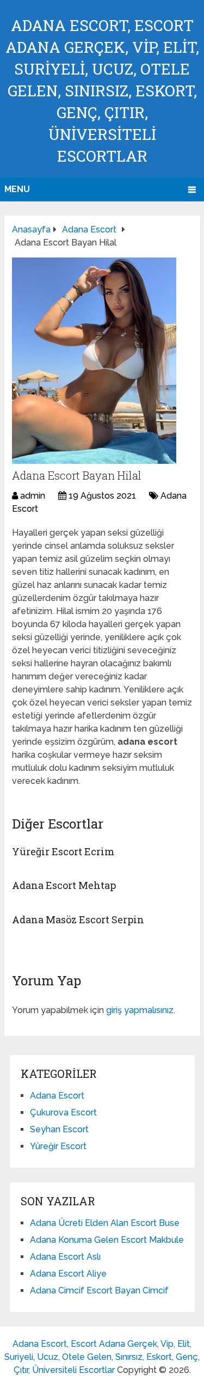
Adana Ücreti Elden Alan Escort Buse (105, 1223)
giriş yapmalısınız (140, 1010)
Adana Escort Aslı (65, 1257)
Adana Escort (57, 1095)
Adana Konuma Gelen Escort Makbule (107, 1240)
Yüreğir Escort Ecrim (63, 851)
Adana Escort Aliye (68, 1273)
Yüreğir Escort (58, 1146)
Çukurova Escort (63, 1112)
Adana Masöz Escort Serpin (78, 919)
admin (32, 495)
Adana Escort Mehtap (64, 885)
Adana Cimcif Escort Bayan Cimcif (99, 1290)
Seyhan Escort (59, 1129)
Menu (17, 189)
